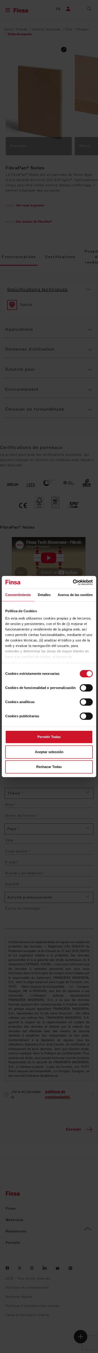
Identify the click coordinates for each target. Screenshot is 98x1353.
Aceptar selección (49, 752)
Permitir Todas (49, 737)
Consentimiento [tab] (18, 595)
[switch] (86, 687)
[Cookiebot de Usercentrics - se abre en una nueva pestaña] (73, 582)
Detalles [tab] (44, 595)
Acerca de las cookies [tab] (75, 595)
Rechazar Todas (49, 767)
